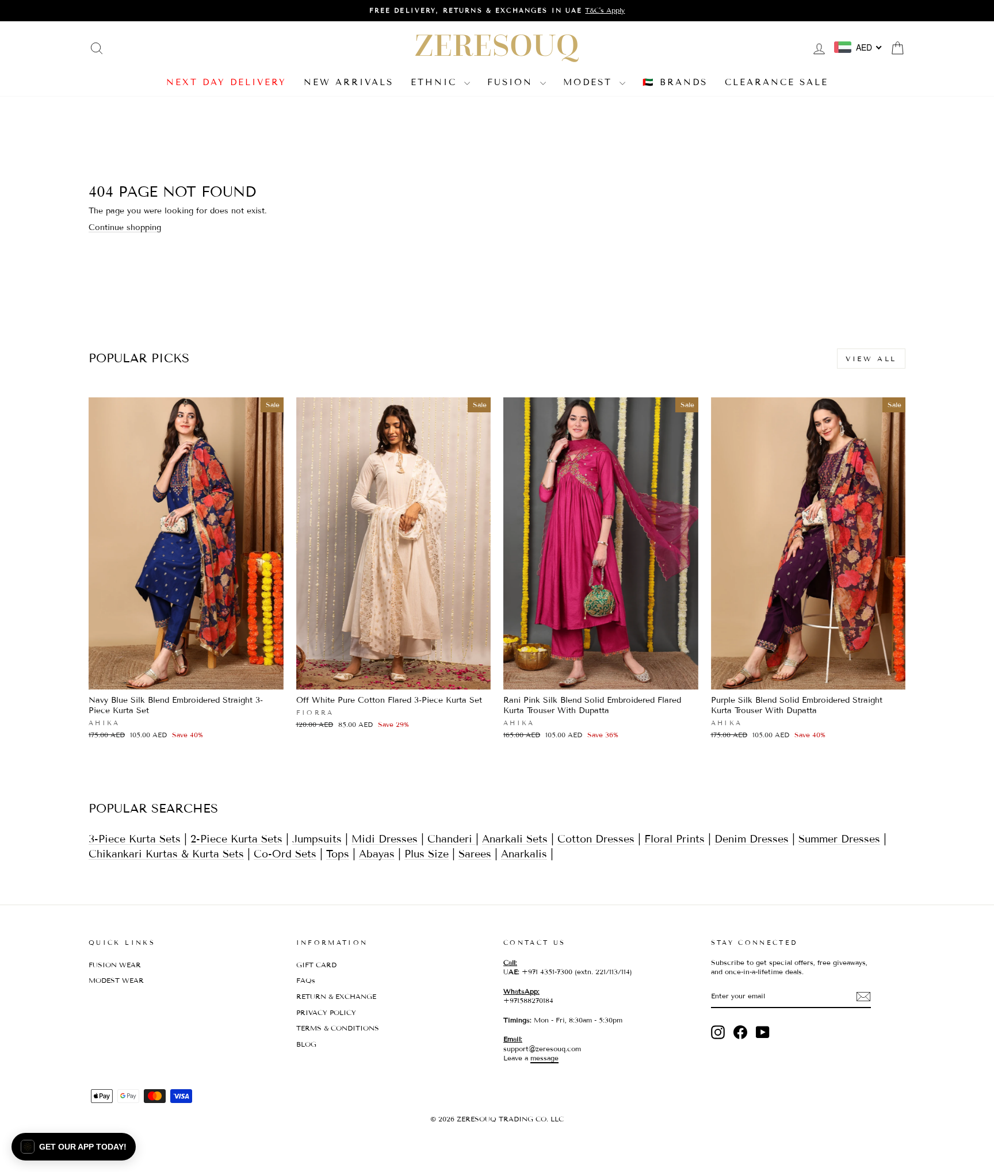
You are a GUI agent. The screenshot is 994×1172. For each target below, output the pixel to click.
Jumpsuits (317, 839)
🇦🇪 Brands (675, 82)
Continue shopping (125, 227)
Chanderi (451, 839)
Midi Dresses (384, 839)
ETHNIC (436, 82)
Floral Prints (674, 839)
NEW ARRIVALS (348, 82)
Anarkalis (524, 854)
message (544, 1058)
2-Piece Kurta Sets (236, 839)
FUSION (512, 82)
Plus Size (426, 854)
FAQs (305, 980)
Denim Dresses (751, 839)
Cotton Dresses (595, 839)
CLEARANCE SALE (776, 82)
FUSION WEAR (115, 964)
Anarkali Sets (515, 839)
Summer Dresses (839, 839)
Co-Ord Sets (285, 854)
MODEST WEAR (116, 980)
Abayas (377, 854)
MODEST (590, 82)
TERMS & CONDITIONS (337, 1028)
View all (871, 358)
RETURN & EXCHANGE (336, 996)
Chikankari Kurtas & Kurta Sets (166, 854)
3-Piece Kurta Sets (135, 839)
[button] (74, 1146)
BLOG (306, 1044)
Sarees (474, 854)
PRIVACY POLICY (326, 1012)
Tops (337, 854)
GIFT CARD (316, 964)
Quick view (186, 676)
